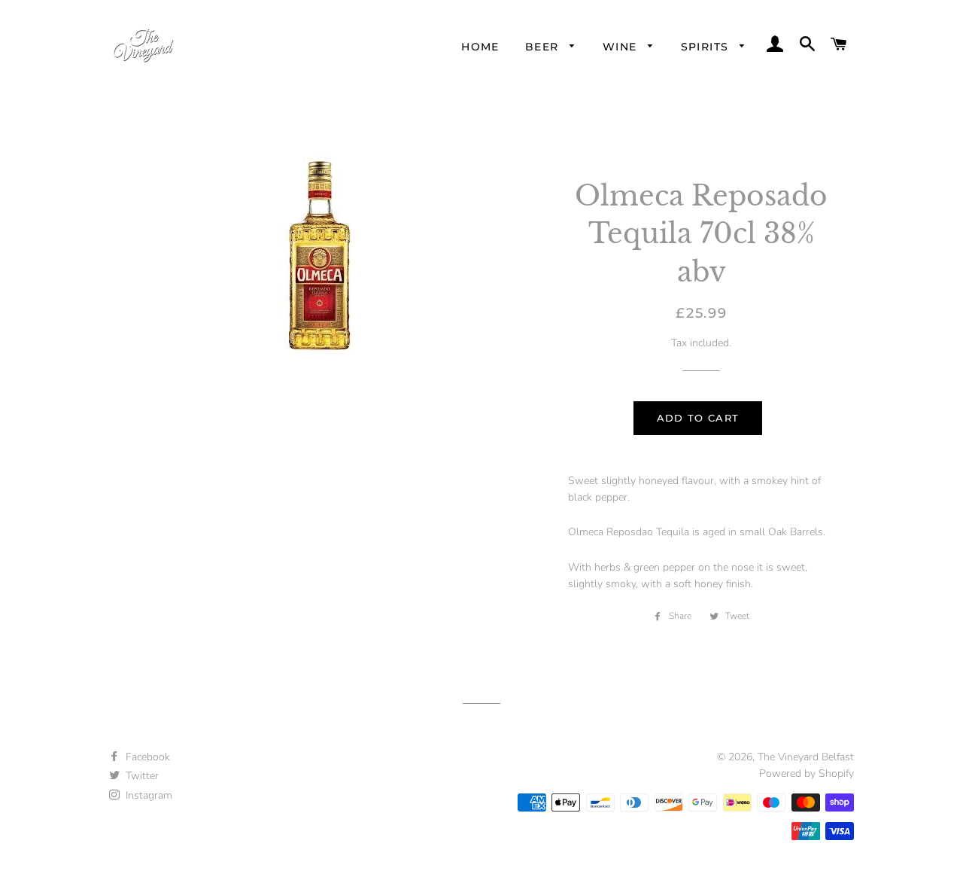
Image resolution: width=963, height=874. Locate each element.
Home (480, 46)
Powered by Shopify (806, 773)
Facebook (146, 757)
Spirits (707, 46)
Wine (622, 46)
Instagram (147, 795)
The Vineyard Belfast (806, 757)
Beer (544, 46)
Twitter (141, 776)
